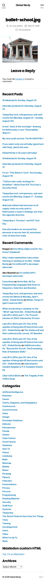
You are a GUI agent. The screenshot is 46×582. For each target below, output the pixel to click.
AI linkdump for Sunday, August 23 (19, 100)
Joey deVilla (17, 26)
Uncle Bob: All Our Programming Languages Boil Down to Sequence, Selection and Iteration (21, 284)
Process (6, 491)
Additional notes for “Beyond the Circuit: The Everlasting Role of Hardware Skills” (22, 348)
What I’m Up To (9, 537)
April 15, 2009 (33, 26)
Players (6, 477)
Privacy (6, 488)
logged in (19, 79)
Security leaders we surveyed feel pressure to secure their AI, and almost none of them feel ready (21, 232)
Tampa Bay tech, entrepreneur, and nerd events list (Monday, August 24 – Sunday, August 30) (22, 117)
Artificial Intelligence (12, 392)
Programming (9, 495)
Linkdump (7, 456)
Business (7, 395)
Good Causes (9, 441)
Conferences (8, 406)
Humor (5, 452)
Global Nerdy (23, 5)
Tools (5, 520)
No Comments (24, 30)
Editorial (6, 424)
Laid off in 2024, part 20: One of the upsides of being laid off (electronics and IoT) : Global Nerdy (22, 327)
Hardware (7, 445)
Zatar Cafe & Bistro (11, 375)
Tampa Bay (7, 512)
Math (5, 459)
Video (5, 534)
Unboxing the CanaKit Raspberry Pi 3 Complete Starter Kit (22, 366)
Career (5, 399)
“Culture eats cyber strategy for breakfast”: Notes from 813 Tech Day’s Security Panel (21, 184)
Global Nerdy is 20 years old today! (19, 153)
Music (5, 470)
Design (5, 417)
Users (5, 530)
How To (6, 449)
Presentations (9, 484)
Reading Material (10, 498)
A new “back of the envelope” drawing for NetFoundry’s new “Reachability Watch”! (21, 129)
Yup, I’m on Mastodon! (13, 554)
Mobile (5, 466)
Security (6, 502)
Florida (5, 431)
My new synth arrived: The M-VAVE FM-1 (22, 138)
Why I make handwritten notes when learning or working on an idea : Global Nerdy (21, 260)
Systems (6, 509)
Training (6, 523)
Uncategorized (9, 527)
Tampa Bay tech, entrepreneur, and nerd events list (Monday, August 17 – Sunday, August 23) (22, 196)
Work (5, 541)
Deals (5, 413)
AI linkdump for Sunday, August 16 (19, 158)
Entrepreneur (9, 427)
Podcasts (7, 481)
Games (5, 434)
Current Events (9, 410)
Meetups (6, 463)
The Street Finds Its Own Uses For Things (22, 516)
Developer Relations (12, 420)
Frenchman (8, 281)
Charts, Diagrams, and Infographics (19, 402)
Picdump (6, 473)
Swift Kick (7, 505)
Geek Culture (9, 438)
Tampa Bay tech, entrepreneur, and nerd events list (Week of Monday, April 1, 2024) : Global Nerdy (22, 296)
